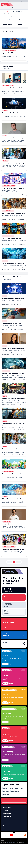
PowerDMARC (20, 842)
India (16, 788)
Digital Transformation (17, 11)
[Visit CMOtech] (9, 670)
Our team (5, 825)
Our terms (5, 828)
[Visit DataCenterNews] (9, 690)
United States (6, 794)
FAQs (4, 819)
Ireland (21, 788)
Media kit (11, 664)
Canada (11, 788)
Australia (5, 788)
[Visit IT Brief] (9, 728)
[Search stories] (24, 801)
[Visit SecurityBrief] (9, 747)
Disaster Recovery (8, 13)
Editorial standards (7, 816)
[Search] (20, 19)
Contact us (5, 810)
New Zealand (6, 791)
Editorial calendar (7, 813)
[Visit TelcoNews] (9, 766)
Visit (4, 664)
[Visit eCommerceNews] (9, 709)
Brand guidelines (6, 807)
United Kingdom (15, 791)
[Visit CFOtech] (9, 651)
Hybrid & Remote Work (19, 13)
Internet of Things (14, 16)
